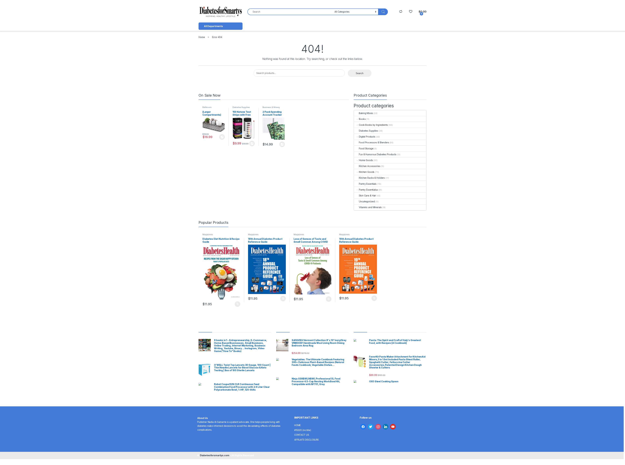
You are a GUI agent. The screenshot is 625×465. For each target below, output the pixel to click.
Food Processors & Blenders (374, 142)
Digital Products (367, 136)
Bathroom (207, 107)
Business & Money (271, 107)
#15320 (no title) (302, 430)
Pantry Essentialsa (368, 189)
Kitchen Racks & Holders (372, 177)
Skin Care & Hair (367, 195)
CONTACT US (301, 434)
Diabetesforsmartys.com (214, 455)
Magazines (207, 234)
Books (362, 119)
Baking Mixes (366, 113)
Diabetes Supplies (241, 107)
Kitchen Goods (366, 172)
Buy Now (222, 137)
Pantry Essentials (367, 183)
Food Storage (366, 148)
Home (202, 37)
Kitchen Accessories (369, 166)
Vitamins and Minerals (370, 207)
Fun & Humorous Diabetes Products (377, 154)
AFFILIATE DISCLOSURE (306, 439)
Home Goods (366, 160)
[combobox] (290, 11)
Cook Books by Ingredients (373, 124)
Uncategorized (367, 201)
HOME (297, 425)
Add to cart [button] (237, 304)
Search (359, 73)
